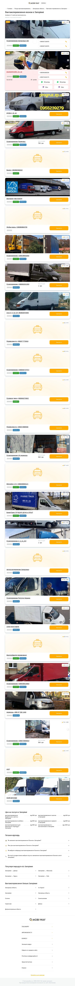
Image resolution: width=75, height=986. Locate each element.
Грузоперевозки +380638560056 (17, 256)
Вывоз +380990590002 (14, 170)
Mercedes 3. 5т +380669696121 (17, 484)
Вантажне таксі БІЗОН (14, 199)
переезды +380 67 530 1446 (16, 712)
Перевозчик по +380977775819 (17, 341)
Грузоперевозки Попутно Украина (18, 598)
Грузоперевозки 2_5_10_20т (16, 541)
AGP (8, 769)
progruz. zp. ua (11, 113)
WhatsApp (47, 82)
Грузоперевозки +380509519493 (17, 684)
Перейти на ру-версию (37, 975)
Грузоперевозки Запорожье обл (17, 41)
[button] (68, 60)
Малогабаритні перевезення (16, 655)
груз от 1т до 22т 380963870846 (17, 313)
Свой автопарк (11, 798)
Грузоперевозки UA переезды (16, 455)
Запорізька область (38, 8)
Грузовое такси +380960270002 (17, 398)
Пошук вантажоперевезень (22, 8)
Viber (46, 87)
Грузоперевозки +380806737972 (17, 370)
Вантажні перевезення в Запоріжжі (56, 8)
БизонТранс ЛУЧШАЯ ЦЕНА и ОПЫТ (19, 512)
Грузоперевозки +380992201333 (17, 284)
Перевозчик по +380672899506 (17, 427)
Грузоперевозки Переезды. (16, 141)
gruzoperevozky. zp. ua (14, 72)
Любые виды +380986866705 (16, 227)
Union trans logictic (12, 627)
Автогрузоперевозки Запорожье (17, 569)
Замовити (59, 114)
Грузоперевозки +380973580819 (17, 741)
